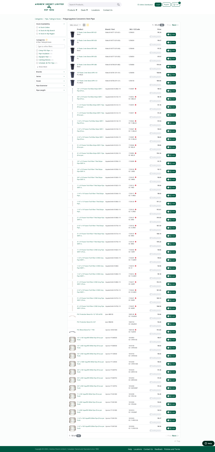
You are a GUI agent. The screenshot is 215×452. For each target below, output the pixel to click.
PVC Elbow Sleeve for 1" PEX (86, 330)
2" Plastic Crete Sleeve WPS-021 (87, 32)
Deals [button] (83, 10)
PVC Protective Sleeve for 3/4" (86, 322)
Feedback (158, 449)
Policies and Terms (172, 449)
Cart (177, 4)
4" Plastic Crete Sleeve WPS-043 (87, 48)
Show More (43, 67)
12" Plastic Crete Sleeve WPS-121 (87, 81)
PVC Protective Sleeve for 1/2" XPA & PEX (89, 314)
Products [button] (72, 10)
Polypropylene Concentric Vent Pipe (79, 19)
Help (130, 449)
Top (178, 441)
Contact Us (107, 10)
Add (171, 34)
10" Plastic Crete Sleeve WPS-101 (87, 73)
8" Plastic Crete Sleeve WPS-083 (87, 65)
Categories (39, 19)
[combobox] (92, 4)
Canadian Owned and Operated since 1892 (83, 449)
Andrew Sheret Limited (57, 449)
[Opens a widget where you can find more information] (208, 443)
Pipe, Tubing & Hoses (53, 19)
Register (166, 4)
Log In (158, 4)
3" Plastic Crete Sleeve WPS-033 (87, 40)
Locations (95, 10)
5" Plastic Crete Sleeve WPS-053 (87, 57)
